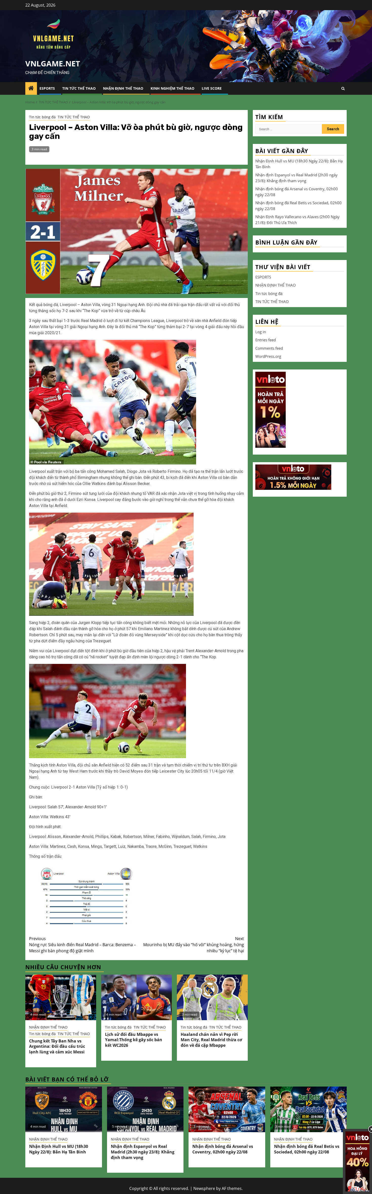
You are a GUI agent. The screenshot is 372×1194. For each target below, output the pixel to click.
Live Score (212, 88)
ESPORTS (47, 88)
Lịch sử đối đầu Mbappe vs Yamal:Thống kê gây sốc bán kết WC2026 (133, 1040)
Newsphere (204, 1188)
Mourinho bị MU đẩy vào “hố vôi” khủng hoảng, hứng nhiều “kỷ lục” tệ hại (193, 945)
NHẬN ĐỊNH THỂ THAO (123, 88)
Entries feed (265, 339)
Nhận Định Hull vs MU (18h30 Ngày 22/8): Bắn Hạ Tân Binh (58, 1149)
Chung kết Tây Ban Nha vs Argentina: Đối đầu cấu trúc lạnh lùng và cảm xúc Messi (57, 1046)
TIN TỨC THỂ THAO (79, 88)
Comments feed (269, 347)
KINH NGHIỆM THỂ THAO (172, 88)
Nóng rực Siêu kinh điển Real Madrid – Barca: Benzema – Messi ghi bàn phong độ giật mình (82, 945)
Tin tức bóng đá (42, 117)
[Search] (343, 89)
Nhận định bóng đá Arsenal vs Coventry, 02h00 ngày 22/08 (222, 1149)
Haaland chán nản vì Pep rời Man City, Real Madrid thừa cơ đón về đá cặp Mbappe (211, 1040)
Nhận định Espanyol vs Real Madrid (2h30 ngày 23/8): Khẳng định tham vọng (142, 1152)
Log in (260, 331)
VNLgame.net (52, 63)
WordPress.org (268, 356)
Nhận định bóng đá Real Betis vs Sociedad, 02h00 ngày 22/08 (306, 1149)
